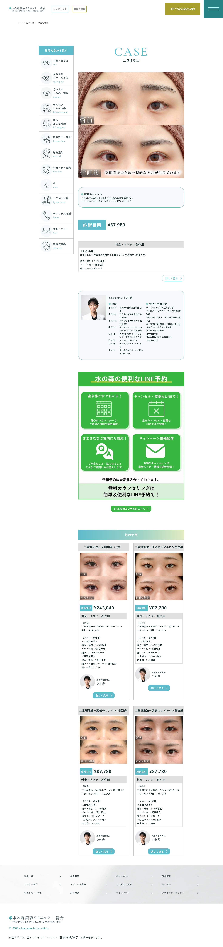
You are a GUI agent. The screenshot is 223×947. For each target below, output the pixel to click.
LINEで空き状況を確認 (182, 9)
